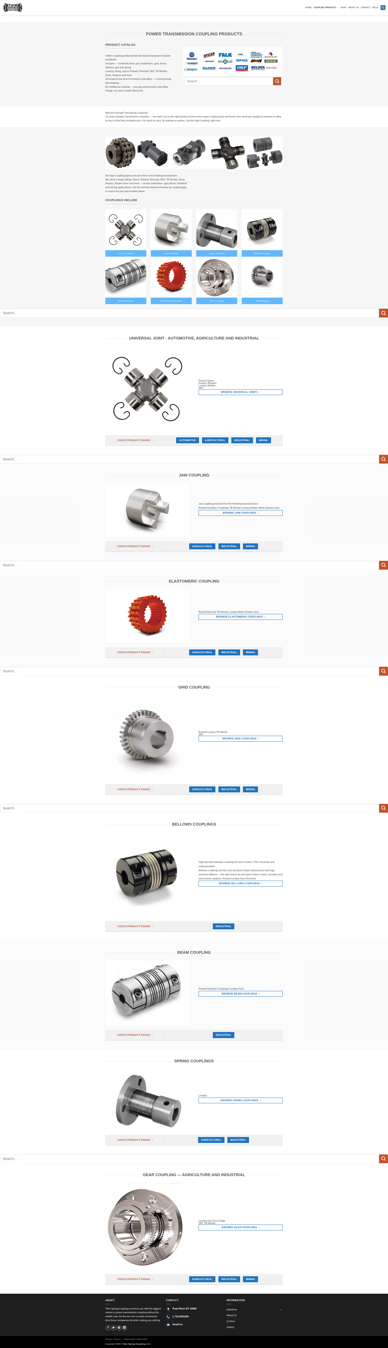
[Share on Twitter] (113, 1327)
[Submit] (277, 81)
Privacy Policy (113, 1339)
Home (309, 7)
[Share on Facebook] (108, 1327)
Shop (343, 7)
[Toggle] (281, 1309)
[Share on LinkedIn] (124, 1327)
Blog (375, 7)
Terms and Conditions (135, 1339)
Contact (365, 7)
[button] (383, 7)
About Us (353, 7)
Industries (232, 1309)
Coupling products (325, 7)
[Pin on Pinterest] (119, 1327)
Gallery (230, 1327)
